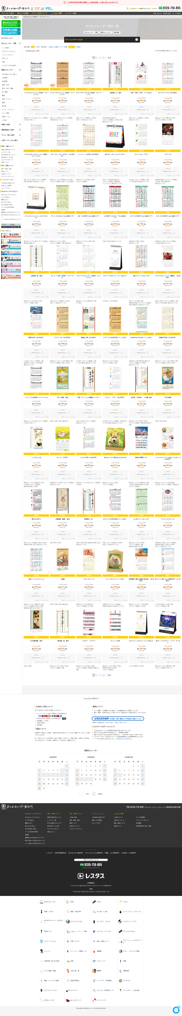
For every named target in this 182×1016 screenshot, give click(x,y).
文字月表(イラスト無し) (9, 74)
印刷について (5, 162)
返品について (5, 171)
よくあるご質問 (56, 13)
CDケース (5, 58)
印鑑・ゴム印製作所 (112, 853)
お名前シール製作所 (129, 853)
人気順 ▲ (51, 47)
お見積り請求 (167, 13)
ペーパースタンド (7, 55)
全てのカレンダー (7, 38)
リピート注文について (39, 13)
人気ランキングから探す (9, 140)
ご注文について (118, 817)
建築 (3, 102)
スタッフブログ (5, 188)
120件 (38, 47)
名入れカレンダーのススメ (8, 194)
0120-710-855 (172, 7)
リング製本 (5, 48)
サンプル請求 (176, 13)
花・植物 (5, 92)
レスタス (49, 853)
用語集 (3, 210)
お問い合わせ (157, 13)
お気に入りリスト (145, 8)
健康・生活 (5, 85)
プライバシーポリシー (142, 820)
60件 (32, 47)
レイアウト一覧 (5, 152)
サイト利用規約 (140, 817)
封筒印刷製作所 (60, 853)
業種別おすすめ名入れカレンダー (10, 212)
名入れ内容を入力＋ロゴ (8, 154)
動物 (3, 95)
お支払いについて (6, 174)
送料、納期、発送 (6, 169)
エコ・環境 (5, 113)
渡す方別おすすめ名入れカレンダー (35, 840)
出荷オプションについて (41, 113)
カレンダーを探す (8, 13)
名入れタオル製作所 (75, 853)
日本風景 (5, 78)
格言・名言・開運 (7, 88)
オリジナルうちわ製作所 (93, 853)
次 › (104, 57)
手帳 (3, 62)
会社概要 (138, 823)
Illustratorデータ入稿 (7, 157)
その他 (4, 120)
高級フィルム (6, 116)
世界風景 (5, 81)
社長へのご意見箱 (6, 185)
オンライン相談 (70, 13)
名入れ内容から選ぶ (7, 204)
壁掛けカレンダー (7, 70)
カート (155, 8)
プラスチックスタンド (9, 51)
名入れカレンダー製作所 (30, 16)
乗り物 (4, 106)
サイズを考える (5, 197)
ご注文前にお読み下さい (8, 183)
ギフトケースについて (7, 176)
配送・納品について (119, 823)
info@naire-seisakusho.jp (124, 739)
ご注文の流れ (73, 817)
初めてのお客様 (22, 13)
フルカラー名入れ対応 (9, 65)
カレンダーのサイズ (7, 160)
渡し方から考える (6, 202)
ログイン (134, 8)
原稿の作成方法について (8, 149)
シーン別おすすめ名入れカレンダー (35, 843)
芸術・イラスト (7, 99)
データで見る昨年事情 (7, 207)
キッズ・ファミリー (8, 109)
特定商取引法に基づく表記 (143, 826)
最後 (109, 57)
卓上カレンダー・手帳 (8, 43)
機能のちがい (5, 199)
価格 (56, 47)
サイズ (61, 47)
